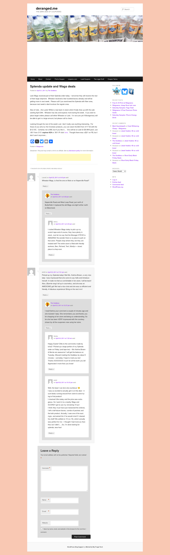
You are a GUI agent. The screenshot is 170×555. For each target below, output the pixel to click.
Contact (48, 79)
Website (45, 523)
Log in (114, 180)
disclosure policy (74, 151)
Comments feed (118, 184)
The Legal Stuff (99, 79)
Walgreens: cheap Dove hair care (124, 105)
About (40, 79)
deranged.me (47, 8)
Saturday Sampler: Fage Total (123, 108)
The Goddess (52, 90)
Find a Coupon (59, 79)
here (66, 132)
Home (33, 79)
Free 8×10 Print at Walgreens (122, 103)
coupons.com (72, 79)
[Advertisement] (85, 59)
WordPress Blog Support (75, 547)
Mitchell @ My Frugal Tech (94, 547)
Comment (46, 468)
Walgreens (39, 146)
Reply (45, 186)
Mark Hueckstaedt (118, 126)
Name (45, 500)
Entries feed (116, 182)
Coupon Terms (112, 79)
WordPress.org (117, 187)
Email (45, 511)
